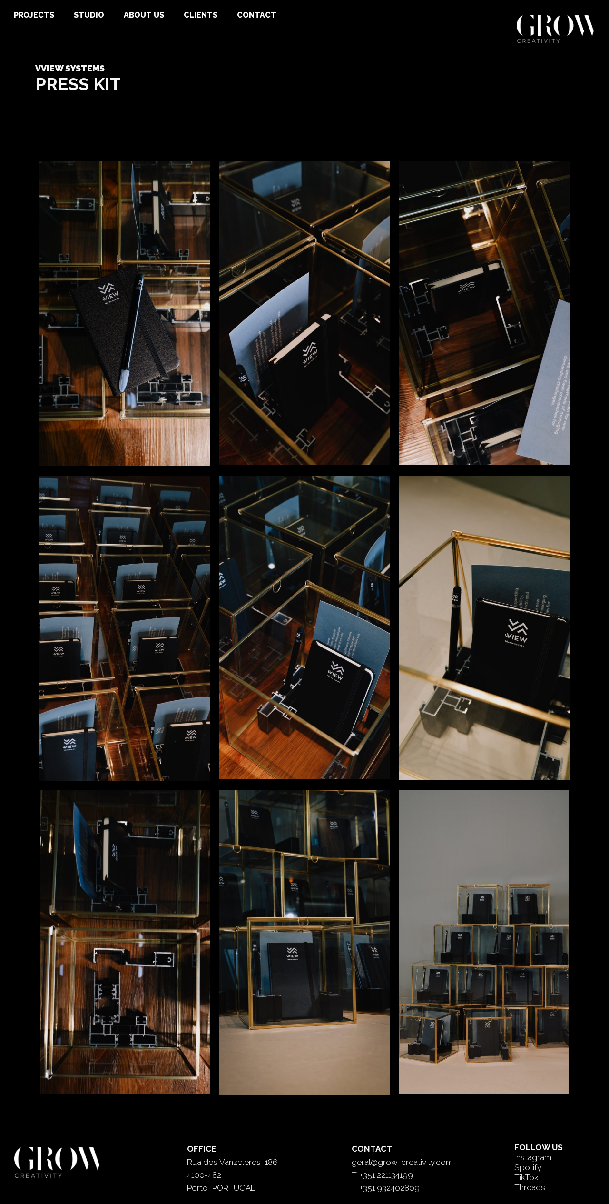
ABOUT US (144, 15)
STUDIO (89, 15)
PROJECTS (34, 15)
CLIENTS (200, 15)
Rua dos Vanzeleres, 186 (232, 1162)
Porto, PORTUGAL (221, 1188)
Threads (529, 1187)
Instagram (532, 1157)
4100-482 (204, 1175)
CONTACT (256, 15)
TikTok (526, 1177)
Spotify (527, 1167)
